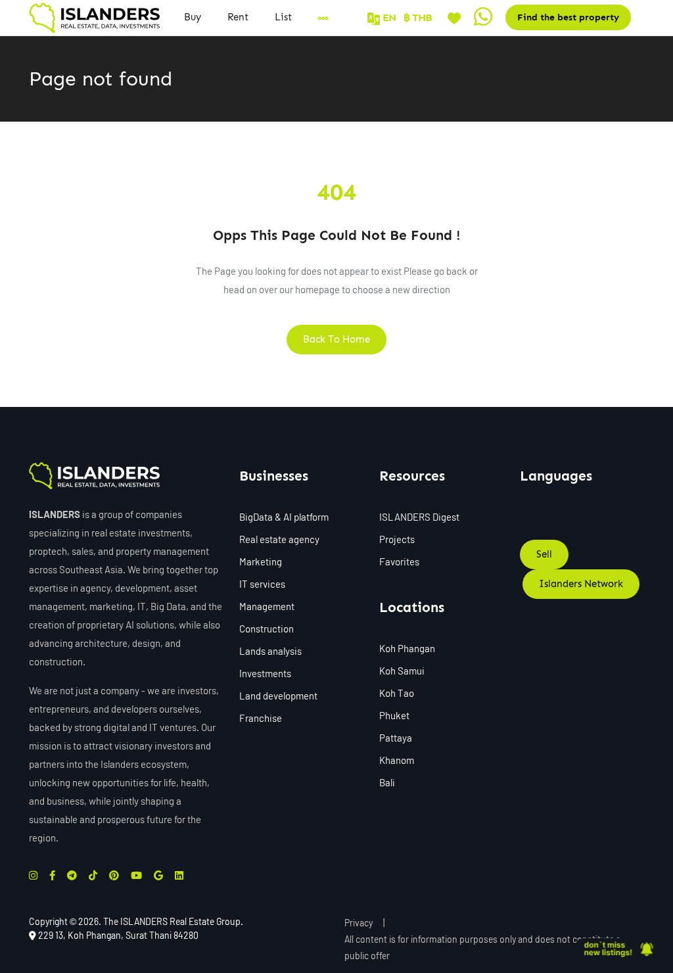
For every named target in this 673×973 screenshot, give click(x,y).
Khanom (396, 760)
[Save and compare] (454, 17)
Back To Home (336, 339)
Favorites (399, 561)
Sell (544, 554)
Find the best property (568, 17)
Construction (266, 628)
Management (266, 606)
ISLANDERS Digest (419, 517)
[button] (283, 17)
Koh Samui (402, 670)
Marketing (260, 561)
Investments (265, 673)
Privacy (358, 922)
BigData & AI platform (284, 517)
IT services (262, 584)
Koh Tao (396, 693)
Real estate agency (279, 539)
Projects (397, 539)
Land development (278, 695)
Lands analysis (270, 651)
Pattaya (395, 738)
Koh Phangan (407, 648)
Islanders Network (581, 584)
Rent (237, 17)
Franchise (260, 718)
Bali (387, 782)
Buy (192, 17)
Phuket (394, 715)
